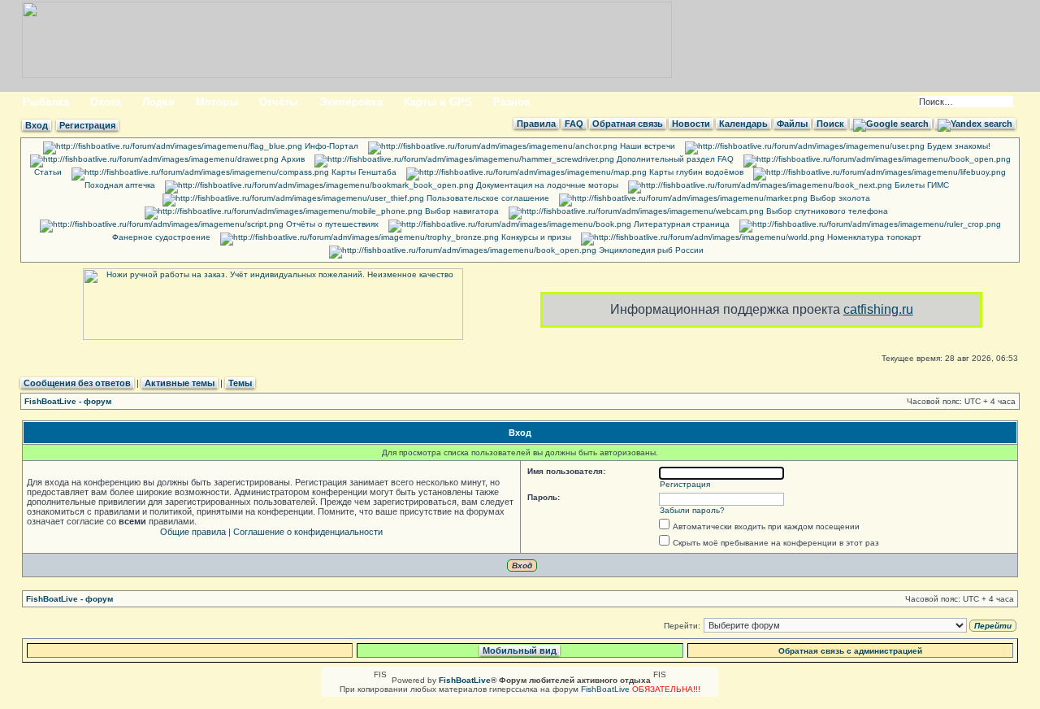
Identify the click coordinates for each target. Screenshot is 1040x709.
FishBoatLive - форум (67, 401)
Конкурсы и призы (535, 237)
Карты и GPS (438, 102)
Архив (292, 158)
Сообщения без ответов (77, 383)
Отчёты (278, 102)
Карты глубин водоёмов (695, 171)
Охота (105, 102)
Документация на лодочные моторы (546, 185)
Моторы (217, 102)
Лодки (158, 102)
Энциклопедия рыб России (650, 250)
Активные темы (179, 383)
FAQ (574, 123)
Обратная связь (627, 123)
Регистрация (87, 125)
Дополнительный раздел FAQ (674, 158)
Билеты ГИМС (920, 185)
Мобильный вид (520, 650)
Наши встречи (646, 145)
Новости (691, 123)
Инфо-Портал (330, 145)
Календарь (743, 123)
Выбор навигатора (460, 211)
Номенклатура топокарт (873, 237)
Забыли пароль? (692, 510)
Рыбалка (46, 102)
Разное (511, 102)
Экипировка (351, 102)
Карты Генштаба (362, 171)
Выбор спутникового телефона (826, 211)
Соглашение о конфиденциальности (308, 532)
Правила (536, 123)
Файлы (792, 123)
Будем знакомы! (957, 145)
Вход (36, 125)
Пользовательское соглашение (486, 198)
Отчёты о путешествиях (331, 224)
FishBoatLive (605, 689)
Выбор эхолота (839, 198)
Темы (240, 383)
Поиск (830, 123)
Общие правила (193, 532)
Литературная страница (680, 224)
